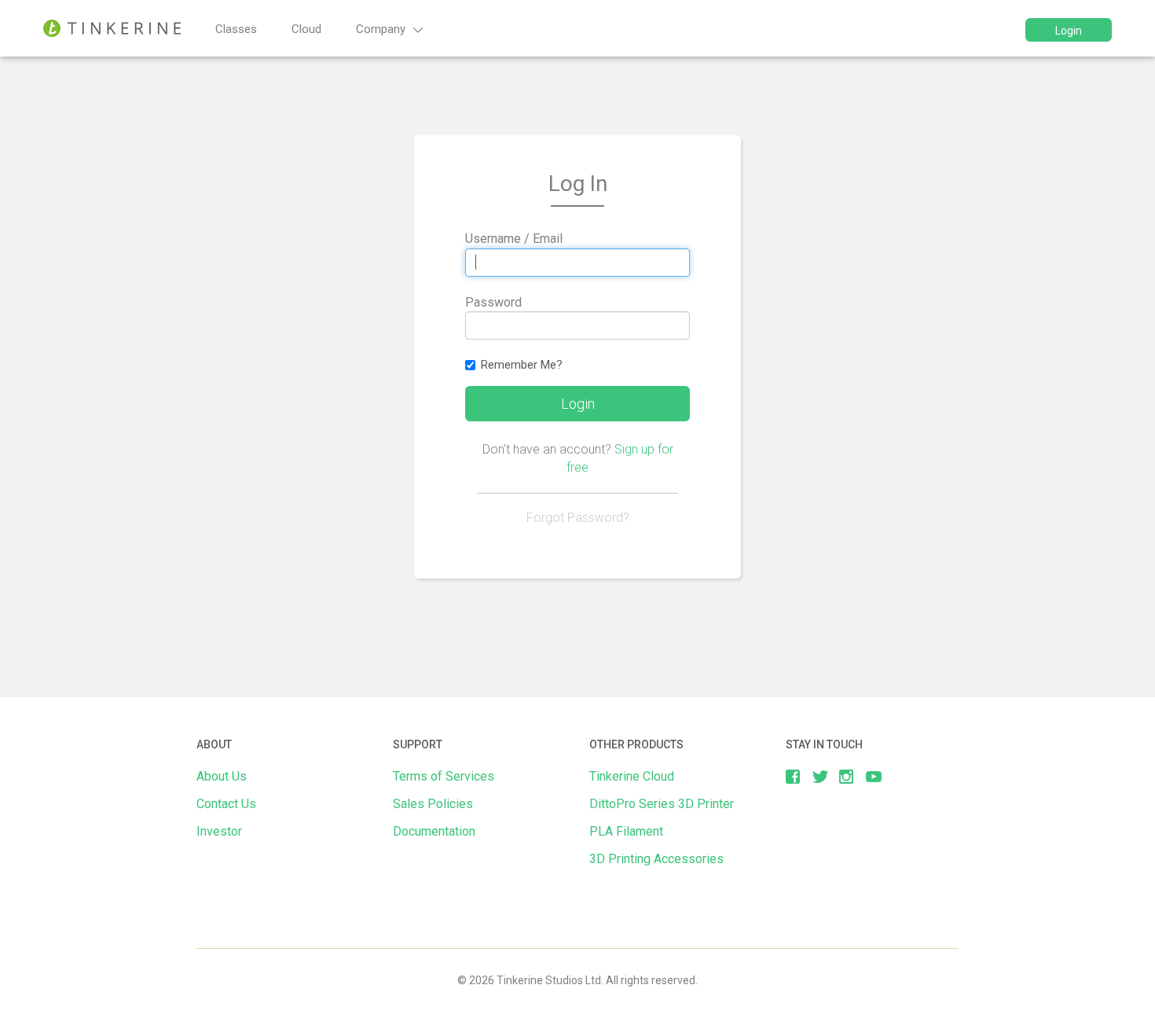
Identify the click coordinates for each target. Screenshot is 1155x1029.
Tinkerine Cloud (631, 776)
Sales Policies (433, 803)
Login (1068, 30)
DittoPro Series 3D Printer (661, 803)
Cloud (306, 29)
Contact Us (226, 803)
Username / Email (514, 238)
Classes (236, 29)
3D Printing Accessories (656, 858)
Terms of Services (443, 776)
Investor (219, 831)
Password (493, 302)
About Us (221, 776)
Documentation (434, 831)
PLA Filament (626, 831)
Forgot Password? (577, 517)
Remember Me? (522, 365)
